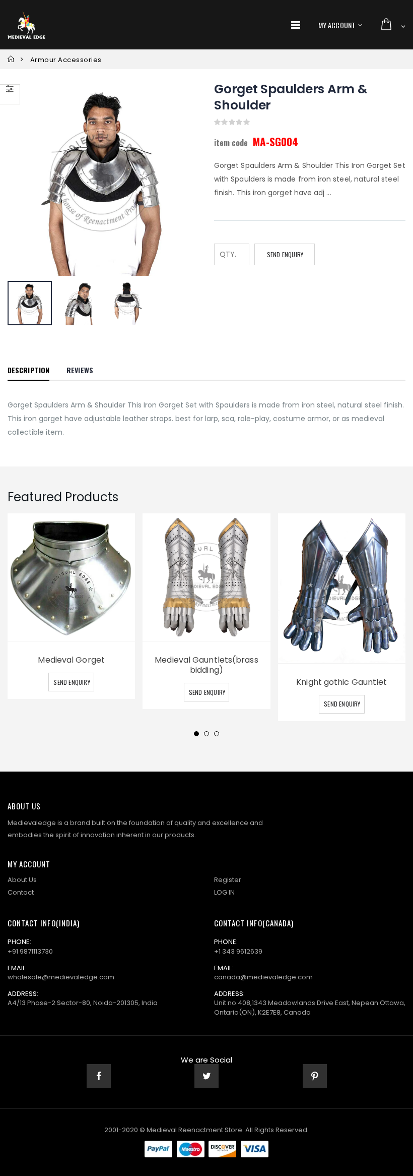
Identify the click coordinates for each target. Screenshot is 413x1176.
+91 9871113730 (30, 951)
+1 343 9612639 (238, 951)
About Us (22, 880)
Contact (21, 892)
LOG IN (224, 892)
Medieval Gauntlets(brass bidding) (206, 665)
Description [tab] (28, 370)
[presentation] (29, 180)
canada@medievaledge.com (263, 977)
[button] (392, 25)
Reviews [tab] (79, 370)
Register (227, 880)
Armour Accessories (66, 60)
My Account (336, 25)
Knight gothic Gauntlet (341, 682)
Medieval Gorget (71, 660)
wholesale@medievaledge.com (61, 977)
